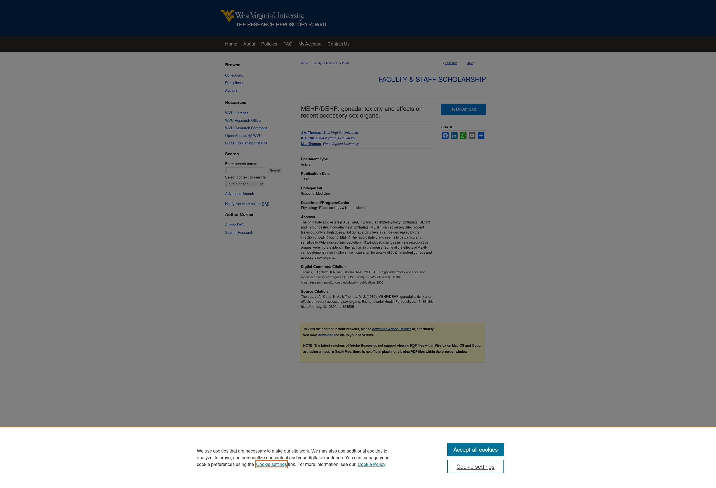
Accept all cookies (475, 449)
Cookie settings (271, 464)
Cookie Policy (371, 464)
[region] (358, 457)
